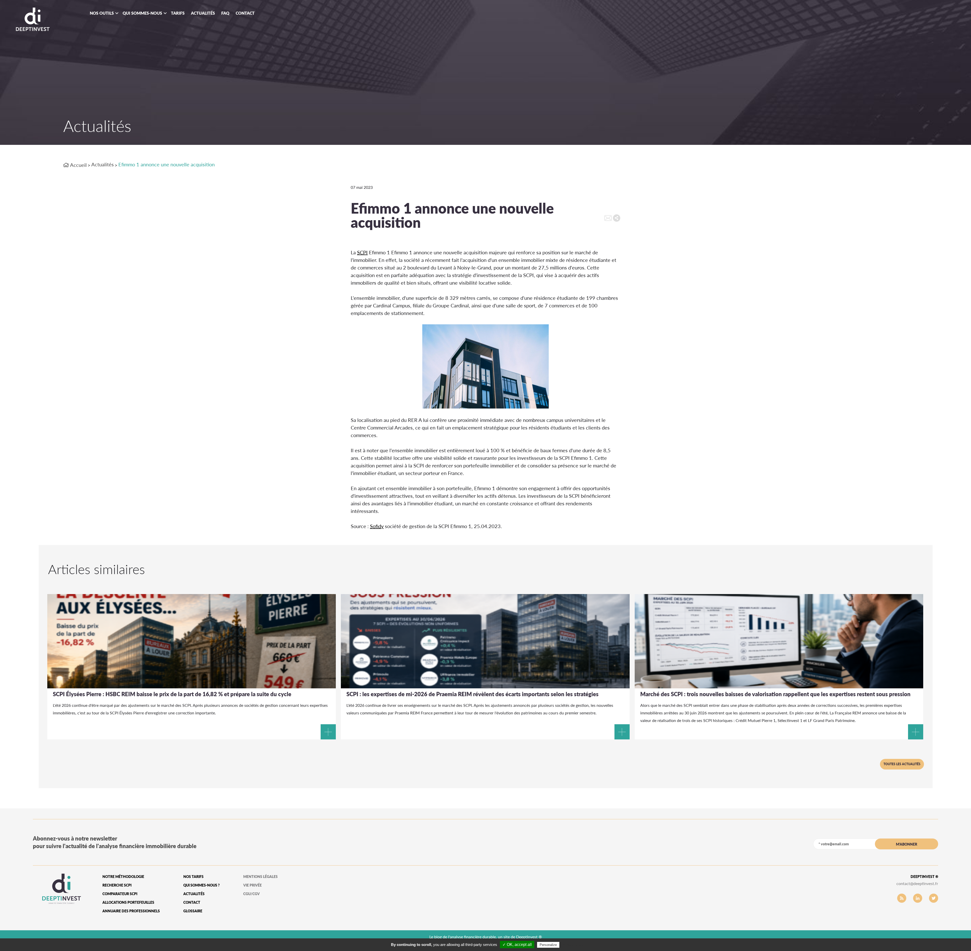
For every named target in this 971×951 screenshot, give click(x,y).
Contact (245, 13)
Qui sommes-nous (142, 13)
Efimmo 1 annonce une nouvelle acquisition (166, 164)
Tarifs (178, 13)
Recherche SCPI (116, 885)
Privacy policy (573, 945)
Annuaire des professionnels (131, 911)
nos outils (102, 13)
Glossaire (192, 911)
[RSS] (901, 898)
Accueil (78, 165)
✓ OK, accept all (517, 944)
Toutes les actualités (902, 764)
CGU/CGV (251, 894)
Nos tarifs (193, 876)
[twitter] (933, 898)
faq (225, 13)
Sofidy (377, 526)
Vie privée (252, 885)
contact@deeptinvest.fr (917, 883)
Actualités (203, 13)
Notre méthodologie (123, 876)
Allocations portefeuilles (128, 902)
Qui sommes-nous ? (201, 885)
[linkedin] (917, 898)
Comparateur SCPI (119, 894)
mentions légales (260, 876)
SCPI (362, 252)
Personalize (548, 945)
